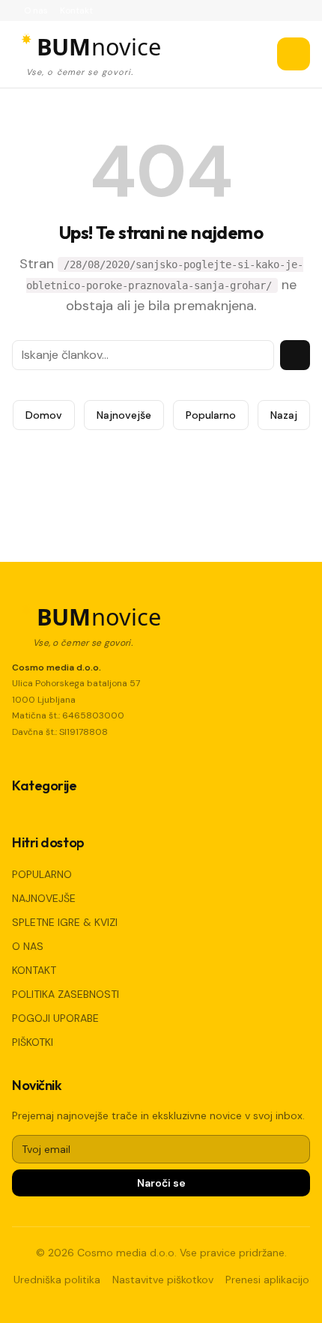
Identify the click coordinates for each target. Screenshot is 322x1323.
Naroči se (161, 1183)
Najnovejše (124, 415)
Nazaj (283, 415)
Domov (43, 415)
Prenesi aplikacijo (267, 1279)
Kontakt (76, 10)
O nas (36, 10)
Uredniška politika (56, 1279)
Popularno (211, 415)
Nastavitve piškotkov (162, 1279)
